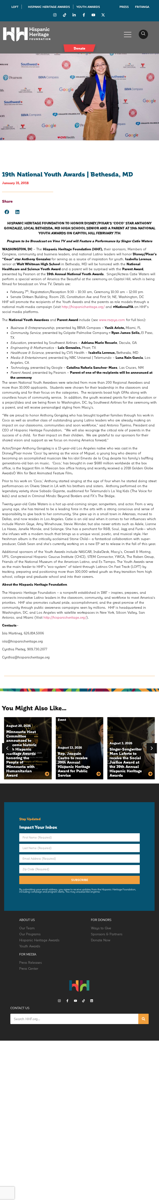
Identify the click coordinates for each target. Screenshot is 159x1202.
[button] (143, 34)
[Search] (143, 1019)
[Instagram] (59, 1000)
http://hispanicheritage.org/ (83, 307)
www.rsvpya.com (112, 320)
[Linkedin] (91, 1000)
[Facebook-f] (67, 1000)
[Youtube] (75, 1000)
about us (27, 920)
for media (27, 954)
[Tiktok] (83, 1000)
